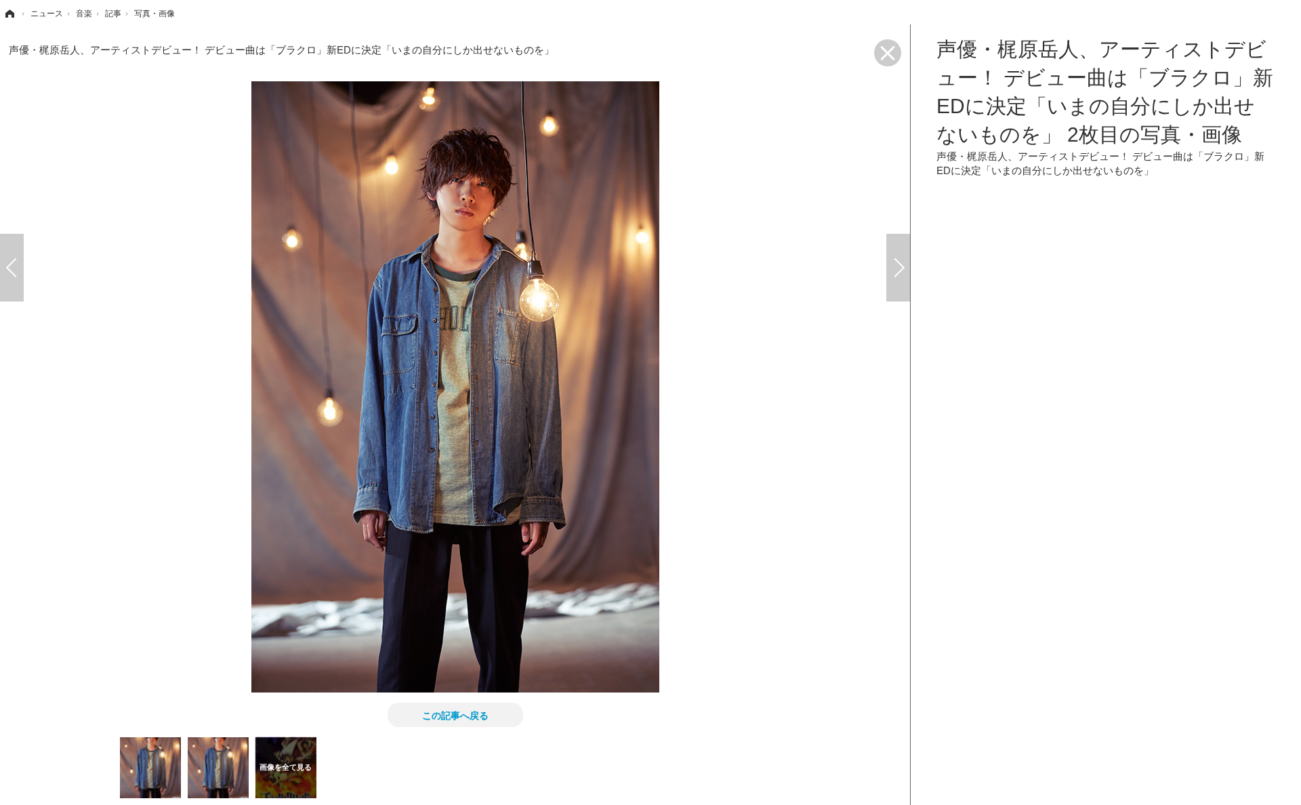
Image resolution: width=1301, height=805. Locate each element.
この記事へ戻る (455, 715)
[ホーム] (9, 13)
